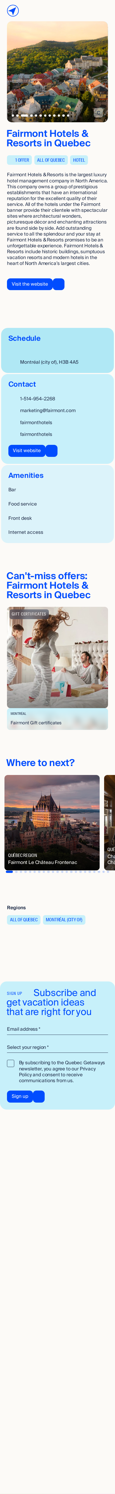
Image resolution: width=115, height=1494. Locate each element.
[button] (57, 668)
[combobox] (57, 1047)
